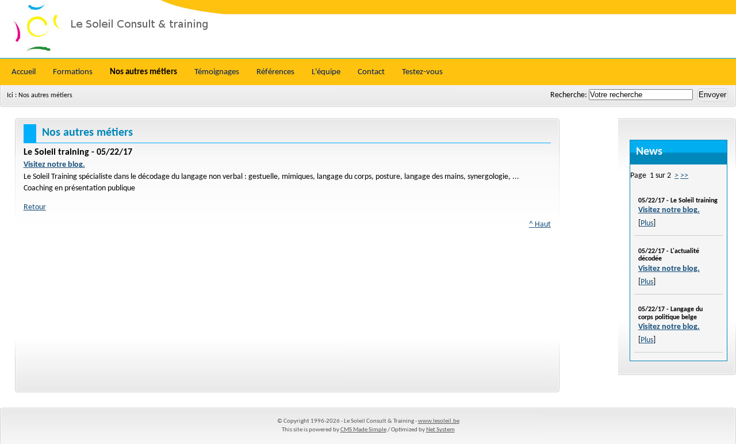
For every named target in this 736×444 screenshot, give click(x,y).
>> (684, 175)
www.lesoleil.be (438, 421)
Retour (35, 207)
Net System (440, 430)
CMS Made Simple (363, 430)
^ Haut (540, 224)
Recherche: (569, 95)
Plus (647, 223)
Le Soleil (368, 29)
